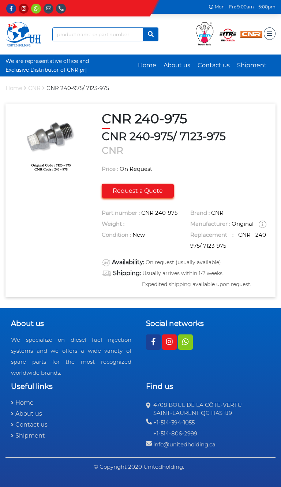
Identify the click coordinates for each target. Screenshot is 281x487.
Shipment (252, 65)
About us (177, 65)
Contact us (214, 65)
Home (147, 65)
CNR (34, 88)
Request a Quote (138, 190)
